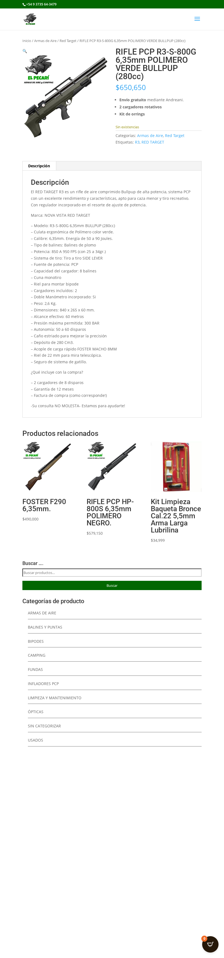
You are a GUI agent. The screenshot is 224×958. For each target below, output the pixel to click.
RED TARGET (153, 142)
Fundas (35, 669)
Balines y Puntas (45, 627)
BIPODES (36, 641)
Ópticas (35, 711)
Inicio (26, 40)
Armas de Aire (45, 40)
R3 (137, 142)
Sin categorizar (44, 725)
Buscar (112, 585)
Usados (35, 740)
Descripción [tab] (39, 165)
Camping (36, 655)
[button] (24, 50)
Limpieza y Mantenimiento (54, 697)
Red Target (68, 40)
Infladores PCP (43, 683)
